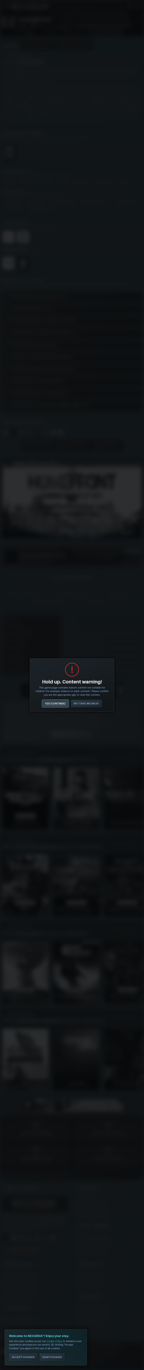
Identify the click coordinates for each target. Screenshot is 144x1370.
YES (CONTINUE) (55, 703)
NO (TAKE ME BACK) (86, 703)
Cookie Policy (54, 1341)
